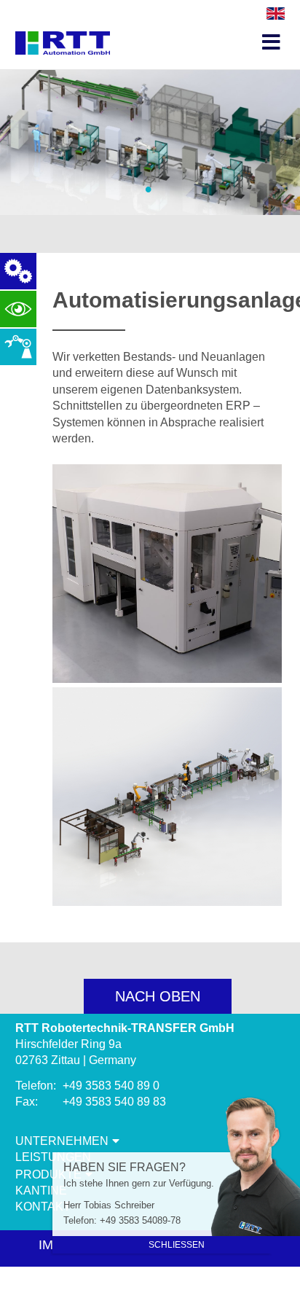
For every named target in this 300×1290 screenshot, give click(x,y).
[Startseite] (62, 29)
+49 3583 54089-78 (140, 1220)
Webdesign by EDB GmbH (150, 1282)
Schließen (177, 1245)
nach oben (157, 996)
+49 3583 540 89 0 (111, 1085)
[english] (276, 15)
